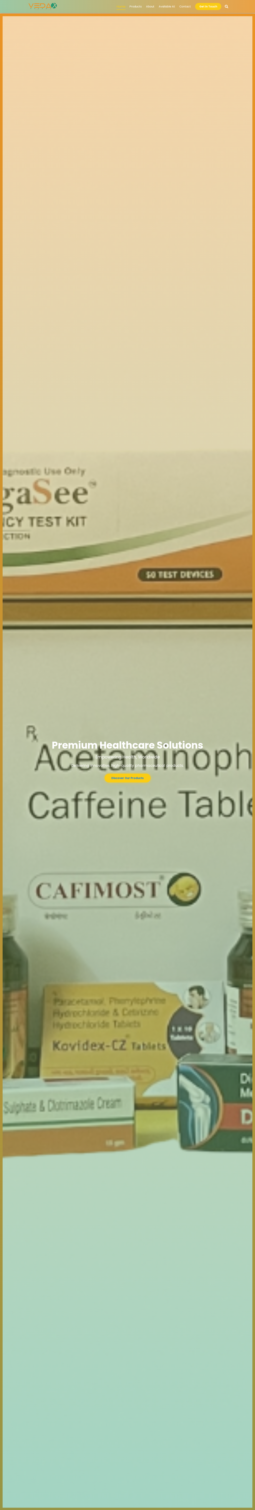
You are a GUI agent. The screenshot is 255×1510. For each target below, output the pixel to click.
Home (121, 6)
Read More (127, 780)
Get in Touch (208, 6)
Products (135, 6)
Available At (167, 6)
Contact (185, 6)
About (150, 6)
